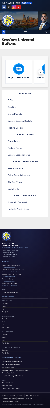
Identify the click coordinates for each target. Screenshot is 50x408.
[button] (46, 32)
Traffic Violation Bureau (10, 283)
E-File (10, 100)
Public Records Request (19, 175)
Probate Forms (15, 148)
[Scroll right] (41, 71)
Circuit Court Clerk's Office (11, 265)
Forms (4, 306)
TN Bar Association (8, 373)
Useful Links (13, 189)
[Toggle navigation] (25, 32)
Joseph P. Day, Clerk (17, 202)
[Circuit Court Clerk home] (6, 236)
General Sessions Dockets (20, 121)
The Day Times (15, 182)
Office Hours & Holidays (10, 292)
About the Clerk (7, 383)
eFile (27, 395)
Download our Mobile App (24, 398)
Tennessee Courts (8, 367)
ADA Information (15, 168)
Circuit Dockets (15, 114)
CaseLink (12, 107)
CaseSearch (20, 395)
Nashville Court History (18, 209)
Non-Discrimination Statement (11, 401)
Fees (3, 309)
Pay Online (5, 312)
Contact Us (5, 395)
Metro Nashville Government (12, 361)
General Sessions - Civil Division (13, 270)
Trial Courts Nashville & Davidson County (16, 370)
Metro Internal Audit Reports (11, 364)
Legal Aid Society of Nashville (12, 376)
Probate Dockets (15, 128)
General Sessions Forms (19, 155)
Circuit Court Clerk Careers (11, 388)
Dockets (5, 303)
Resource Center (7, 279)
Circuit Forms (14, 141)
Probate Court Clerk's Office (11, 274)
